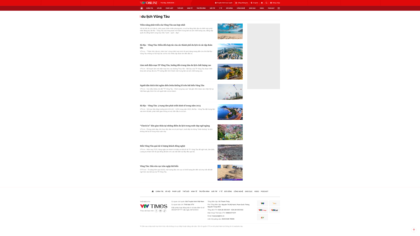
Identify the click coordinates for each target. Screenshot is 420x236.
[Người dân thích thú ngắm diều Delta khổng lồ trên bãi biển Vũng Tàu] (230, 92)
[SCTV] (262, 217)
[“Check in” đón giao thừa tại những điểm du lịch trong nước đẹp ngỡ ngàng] (230, 132)
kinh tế (189, 8)
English (255, 3)
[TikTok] (164, 210)
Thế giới (180, 8)
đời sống (229, 8)
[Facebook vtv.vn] (262, 3)
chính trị (149, 8)
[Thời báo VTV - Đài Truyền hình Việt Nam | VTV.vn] (148, 3)
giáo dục (252, 8)
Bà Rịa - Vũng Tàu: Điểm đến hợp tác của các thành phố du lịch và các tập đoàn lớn (176, 46)
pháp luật (169, 8)
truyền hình (201, 8)
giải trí (212, 8)
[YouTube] (160, 210)
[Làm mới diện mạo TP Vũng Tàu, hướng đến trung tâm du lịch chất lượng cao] (230, 72)
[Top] (413, 230)
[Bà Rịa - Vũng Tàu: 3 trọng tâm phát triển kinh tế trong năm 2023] (230, 112)
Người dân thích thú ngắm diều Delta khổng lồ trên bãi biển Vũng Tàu (172, 85)
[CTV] (262, 210)
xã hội (159, 8)
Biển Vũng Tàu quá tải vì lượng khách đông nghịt (162, 146)
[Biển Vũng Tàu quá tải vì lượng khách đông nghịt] (230, 152)
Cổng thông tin (243, 3)
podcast (271, 8)
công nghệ (241, 8)
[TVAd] (274, 203)
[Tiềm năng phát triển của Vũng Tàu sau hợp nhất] (230, 31)
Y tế (220, 8)
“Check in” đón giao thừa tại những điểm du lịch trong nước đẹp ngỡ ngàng (175, 126)
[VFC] (262, 203)
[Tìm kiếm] (267, 3)
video (262, 8)
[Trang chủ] (141, 8)
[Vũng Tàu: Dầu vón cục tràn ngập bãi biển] (230, 172)
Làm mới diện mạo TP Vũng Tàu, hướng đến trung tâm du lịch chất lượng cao (175, 65)
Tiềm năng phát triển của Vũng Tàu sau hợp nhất (162, 25)
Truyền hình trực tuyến (224, 3)
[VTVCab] (274, 210)
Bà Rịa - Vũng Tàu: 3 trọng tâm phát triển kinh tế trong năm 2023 (170, 105)
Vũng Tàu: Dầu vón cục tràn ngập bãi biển (159, 166)
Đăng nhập (276, 3)
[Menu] (278, 8)
